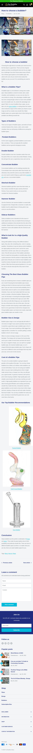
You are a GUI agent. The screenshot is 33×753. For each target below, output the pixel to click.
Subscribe (16, 630)
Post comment (9, 604)
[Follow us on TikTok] (11, 643)
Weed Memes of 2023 (17, 653)
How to (10, 553)
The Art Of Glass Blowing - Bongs (20, 678)
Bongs (3, 696)
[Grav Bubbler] (16, 491)
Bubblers (4, 700)
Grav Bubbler (16, 530)
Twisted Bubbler (16, 448)
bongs (28, 539)
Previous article (7, 562)
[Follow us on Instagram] (5, 643)
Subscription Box (7, 704)
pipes (5, 541)
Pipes (14, 553)
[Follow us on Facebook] (3, 643)
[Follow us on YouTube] (8, 643)
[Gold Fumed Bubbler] (16, 450)
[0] (30, 5)
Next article (26, 562)
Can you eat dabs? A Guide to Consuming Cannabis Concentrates (19, 662)
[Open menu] (2, 4)
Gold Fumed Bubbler (16, 489)
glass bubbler (12, 106)
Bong (3, 13)
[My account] (27, 5)
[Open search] (24, 5)
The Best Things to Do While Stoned (19, 670)
